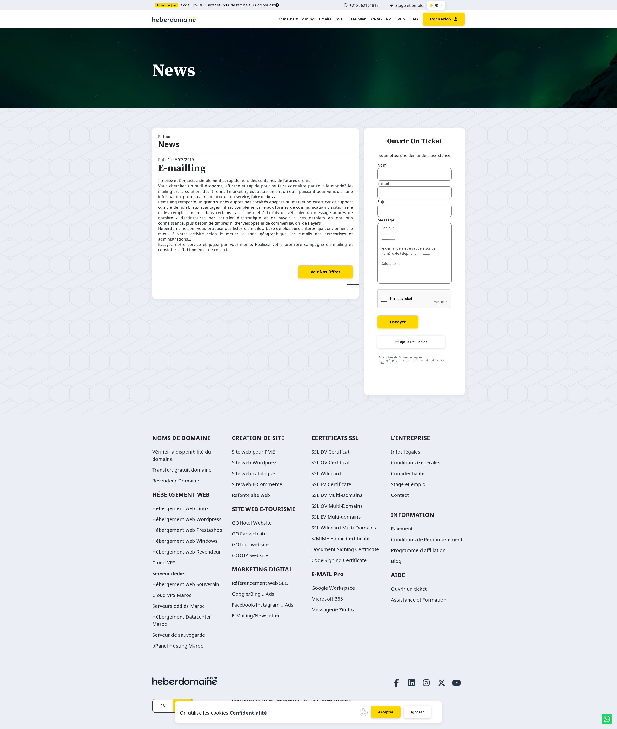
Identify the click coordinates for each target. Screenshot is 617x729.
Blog (396, 561)
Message (385, 220)
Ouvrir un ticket (409, 589)
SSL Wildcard (326, 473)
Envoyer (398, 322)
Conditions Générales (415, 462)
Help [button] (413, 19)
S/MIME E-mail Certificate (340, 538)
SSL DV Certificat (330, 451)
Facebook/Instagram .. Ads (263, 605)
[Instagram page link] (426, 683)
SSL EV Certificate (331, 484)
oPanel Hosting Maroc (177, 645)
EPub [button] (400, 19)
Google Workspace (333, 588)
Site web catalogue (253, 473)
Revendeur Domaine (175, 480)
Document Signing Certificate (345, 549)
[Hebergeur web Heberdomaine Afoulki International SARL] (174, 18)
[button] (444, 18)
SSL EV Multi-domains (336, 517)
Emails (325, 19)
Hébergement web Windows (185, 541)
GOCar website (249, 533)
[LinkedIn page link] (411, 683)
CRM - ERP (381, 19)
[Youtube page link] (456, 683)
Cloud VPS (164, 562)
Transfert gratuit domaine (182, 470)
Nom (382, 165)
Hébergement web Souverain (185, 584)
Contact (400, 495)
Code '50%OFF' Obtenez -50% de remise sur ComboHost (228, 5)
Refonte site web (251, 495)
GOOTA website (250, 555)
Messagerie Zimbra (333, 609)
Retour (164, 136)
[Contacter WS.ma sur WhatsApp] (607, 719)
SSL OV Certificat (330, 462)
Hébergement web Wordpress (187, 519)
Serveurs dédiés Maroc (178, 606)
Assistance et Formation (418, 599)
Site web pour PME (253, 451)
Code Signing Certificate (339, 560)
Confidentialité (408, 473)
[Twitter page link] (441, 683)
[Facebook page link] (396, 683)
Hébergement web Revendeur (186, 551)
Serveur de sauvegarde (178, 635)
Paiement (402, 528)
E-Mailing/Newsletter (256, 615)
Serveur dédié (168, 573)
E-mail (383, 183)
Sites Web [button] (357, 19)
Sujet (382, 201)
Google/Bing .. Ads (253, 594)
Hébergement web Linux (180, 508)
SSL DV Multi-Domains (336, 495)
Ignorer (417, 712)
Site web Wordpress (255, 462)
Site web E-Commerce (257, 484)
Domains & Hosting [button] (296, 19)
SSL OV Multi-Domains (337, 506)
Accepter (385, 712)
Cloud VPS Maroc (172, 595)
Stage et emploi (410, 5)
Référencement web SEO (260, 583)
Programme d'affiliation (418, 550)
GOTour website (250, 544)
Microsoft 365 (327, 598)
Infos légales (405, 451)
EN (163, 706)
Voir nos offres (325, 271)
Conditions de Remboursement (427, 539)
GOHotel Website (252, 523)
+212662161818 (364, 5)
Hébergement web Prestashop (187, 530)
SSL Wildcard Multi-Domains (343, 527)
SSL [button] (339, 19)
